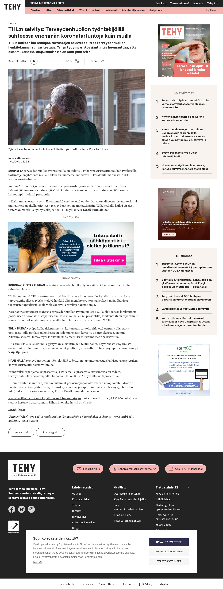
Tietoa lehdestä (179, 3)
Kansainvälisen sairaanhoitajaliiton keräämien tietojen (44, 398)
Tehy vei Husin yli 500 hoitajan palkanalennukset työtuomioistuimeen (186, 297)
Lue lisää (37, 562)
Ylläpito (164, 584)
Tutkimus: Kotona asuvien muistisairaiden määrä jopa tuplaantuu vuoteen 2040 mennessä (187, 267)
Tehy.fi (211, 3)
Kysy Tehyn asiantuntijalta (130, 499)
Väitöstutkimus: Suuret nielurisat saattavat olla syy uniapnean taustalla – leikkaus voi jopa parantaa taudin (186, 321)
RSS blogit (148, 584)
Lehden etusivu (82, 487)
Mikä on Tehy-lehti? (167, 494)
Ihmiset (95, 10)
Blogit (76, 528)
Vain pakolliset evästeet (169, 552)
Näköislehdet (164, 499)
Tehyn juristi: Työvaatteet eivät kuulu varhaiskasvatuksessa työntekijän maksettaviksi (185, 104)
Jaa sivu (93, 61)
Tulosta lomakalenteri (127, 521)
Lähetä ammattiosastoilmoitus (137, 469)
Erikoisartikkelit (66, 10)
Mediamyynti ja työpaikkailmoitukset (169, 507)
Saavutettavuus (108, 584)
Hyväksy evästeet (169, 542)
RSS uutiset (129, 584)
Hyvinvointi (111, 10)
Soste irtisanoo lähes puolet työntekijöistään (179, 154)
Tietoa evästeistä (65, 584)
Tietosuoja (87, 584)
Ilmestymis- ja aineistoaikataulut (167, 517)
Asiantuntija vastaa (133, 10)
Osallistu (161, 3)
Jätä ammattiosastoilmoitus (128, 507)
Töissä (83, 10)
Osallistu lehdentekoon (189, 469)
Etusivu (35, 10)
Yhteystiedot (163, 525)
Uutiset (48, 10)
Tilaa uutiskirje (92, 469)
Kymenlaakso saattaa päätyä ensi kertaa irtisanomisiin (183, 118)
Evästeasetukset (169, 561)
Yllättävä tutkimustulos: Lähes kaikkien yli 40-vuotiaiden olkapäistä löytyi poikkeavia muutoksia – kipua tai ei (187, 283)
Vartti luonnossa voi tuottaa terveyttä (185, 309)
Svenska (198, 3)
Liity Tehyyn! (49, 432)
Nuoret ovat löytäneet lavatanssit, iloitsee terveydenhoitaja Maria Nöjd (185, 167)
